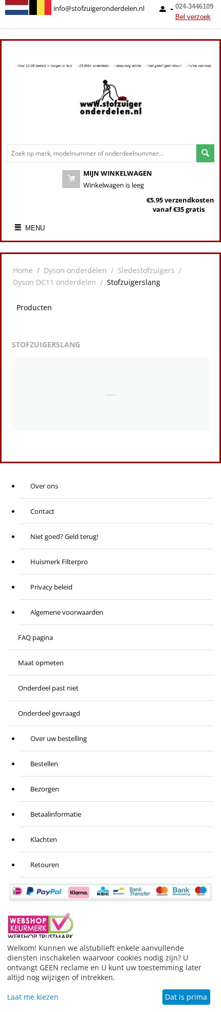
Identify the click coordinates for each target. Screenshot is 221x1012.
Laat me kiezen (33, 997)
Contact (42, 511)
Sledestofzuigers (146, 270)
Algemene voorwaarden (66, 612)
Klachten (43, 839)
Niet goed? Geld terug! (64, 536)
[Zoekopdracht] (205, 153)
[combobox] (101, 153)
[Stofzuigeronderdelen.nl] (110, 101)
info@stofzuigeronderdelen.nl (98, 8)
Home (23, 270)
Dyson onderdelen (75, 270)
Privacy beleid (51, 587)
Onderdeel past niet (48, 688)
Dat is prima (186, 997)
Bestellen (44, 763)
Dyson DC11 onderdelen (54, 282)
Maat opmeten (41, 662)
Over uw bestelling (58, 738)
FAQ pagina (35, 637)
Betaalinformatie (55, 814)
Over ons (44, 486)
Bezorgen (44, 789)
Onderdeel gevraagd (49, 713)
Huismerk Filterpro (59, 561)
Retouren (44, 864)
